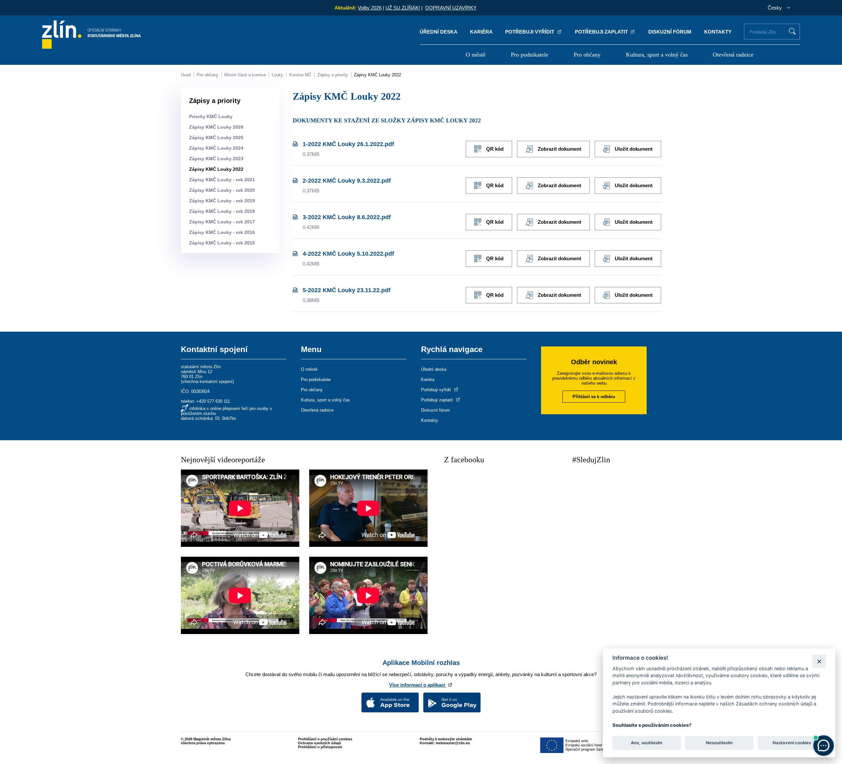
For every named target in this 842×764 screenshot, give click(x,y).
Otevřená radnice (733, 54)
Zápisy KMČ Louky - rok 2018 (222, 211)
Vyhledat (792, 31)
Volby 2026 (370, 8)
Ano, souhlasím (646, 743)
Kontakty (717, 32)
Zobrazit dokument (559, 149)
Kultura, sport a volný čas (657, 54)
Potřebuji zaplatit (602, 32)
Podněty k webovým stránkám (446, 739)
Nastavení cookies (792, 743)
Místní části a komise (245, 74)
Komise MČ (300, 74)
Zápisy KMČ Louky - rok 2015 (222, 242)
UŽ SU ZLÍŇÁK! (402, 8)
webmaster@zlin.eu (453, 743)
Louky (277, 74)
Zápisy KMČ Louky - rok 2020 (222, 190)
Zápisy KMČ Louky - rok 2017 (222, 221)
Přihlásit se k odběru (594, 396)
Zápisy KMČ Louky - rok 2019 (222, 200)
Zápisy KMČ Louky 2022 (377, 74)
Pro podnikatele (529, 54)
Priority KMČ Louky (211, 116)
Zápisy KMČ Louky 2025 (216, 137)
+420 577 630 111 (213, 401)
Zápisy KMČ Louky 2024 (216, 148)
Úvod (186, 74)
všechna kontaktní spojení (207, 381)
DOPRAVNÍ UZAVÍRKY (451, 8)
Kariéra (481, 32)
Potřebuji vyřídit (530, 32)
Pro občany (587, 54)
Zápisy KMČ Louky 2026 (216, 127)
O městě (475, 54)
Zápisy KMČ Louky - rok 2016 (222, 232)
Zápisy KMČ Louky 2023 (216, 158)
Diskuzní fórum (669, 32)
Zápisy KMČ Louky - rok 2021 (222, 179)
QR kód (495, 149)
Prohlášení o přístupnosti (320, 747)
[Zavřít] (819, 661)
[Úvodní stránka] (91, 47)
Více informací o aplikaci (417, 685)
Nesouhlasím (719, 743)
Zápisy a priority (332, 74)
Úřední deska (439, 32)
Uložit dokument (634, 149)
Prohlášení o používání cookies (325, 739)
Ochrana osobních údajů (319, 743)
